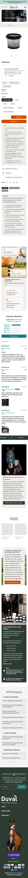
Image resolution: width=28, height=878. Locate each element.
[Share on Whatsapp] (17, 182)
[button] (14, 72)
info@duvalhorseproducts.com (14, 669)
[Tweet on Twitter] (10, 182)
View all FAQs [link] (13, 762)
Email (5, 787)
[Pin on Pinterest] (13, 182)
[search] (6, 7)
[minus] (3, 117)
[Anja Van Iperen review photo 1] (5, 402)
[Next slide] (16, 56)
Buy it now (14, 121)
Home (3, 25)
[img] (5, 346)
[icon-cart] (24, 7)
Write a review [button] (14, 336)
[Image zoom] (14, 41)
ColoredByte (17, 875)
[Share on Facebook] (7, 182)
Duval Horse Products (16, 873)
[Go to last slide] (12, 56)
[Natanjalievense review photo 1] (5, 429)
